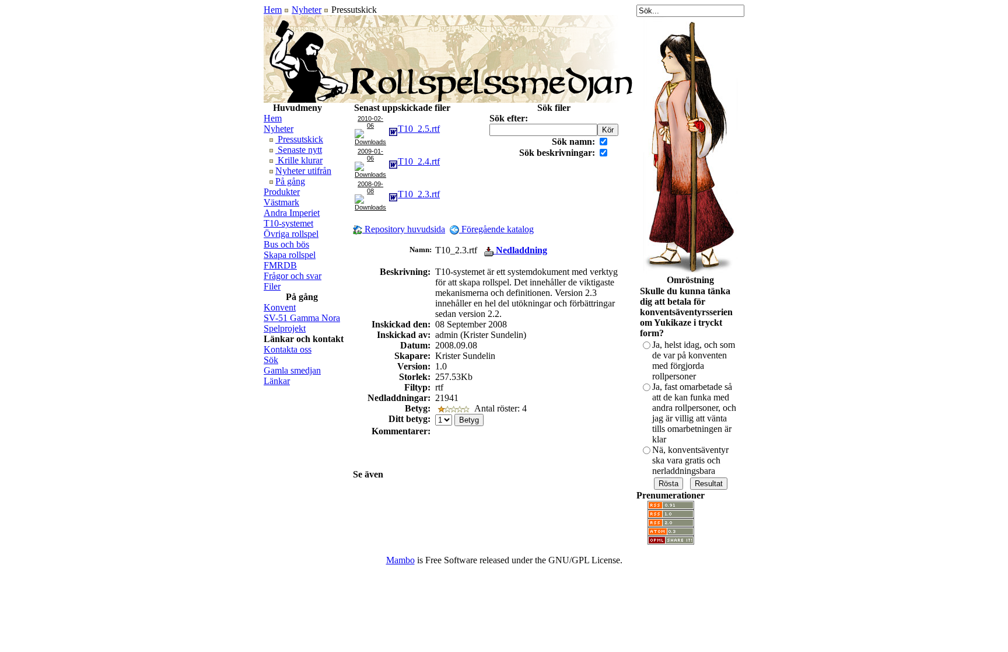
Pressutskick (299, 139)
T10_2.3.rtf (419, 194)
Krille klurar (299, 160)
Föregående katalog (496, 229)
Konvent (280, 307)
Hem (273, 10)
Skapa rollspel (290, 255)
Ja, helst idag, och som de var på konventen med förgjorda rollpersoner (693, 360)
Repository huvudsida (403, 229)
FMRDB (280, 265)
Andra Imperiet (292, 213)
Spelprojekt (285, 328)
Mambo (400, 560)
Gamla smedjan (292, 370)
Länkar (277, 381)
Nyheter (306, 10)
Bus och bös (286, 244)
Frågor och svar (292, 276)
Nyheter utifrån (303, 171)
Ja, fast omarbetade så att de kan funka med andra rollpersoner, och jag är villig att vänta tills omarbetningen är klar (694, 413)
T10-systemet (288, 223)
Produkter (282, 192)
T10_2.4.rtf (419, 161)
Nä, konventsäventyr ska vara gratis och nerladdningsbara (690, 460)
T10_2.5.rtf (419, 129)
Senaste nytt (298, 150)
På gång (290, 181)
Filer (272, 286)
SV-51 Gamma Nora (302, 318)
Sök (271, 360)
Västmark (281, 202)
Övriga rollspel (291, 234)
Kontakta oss (288, 349)
